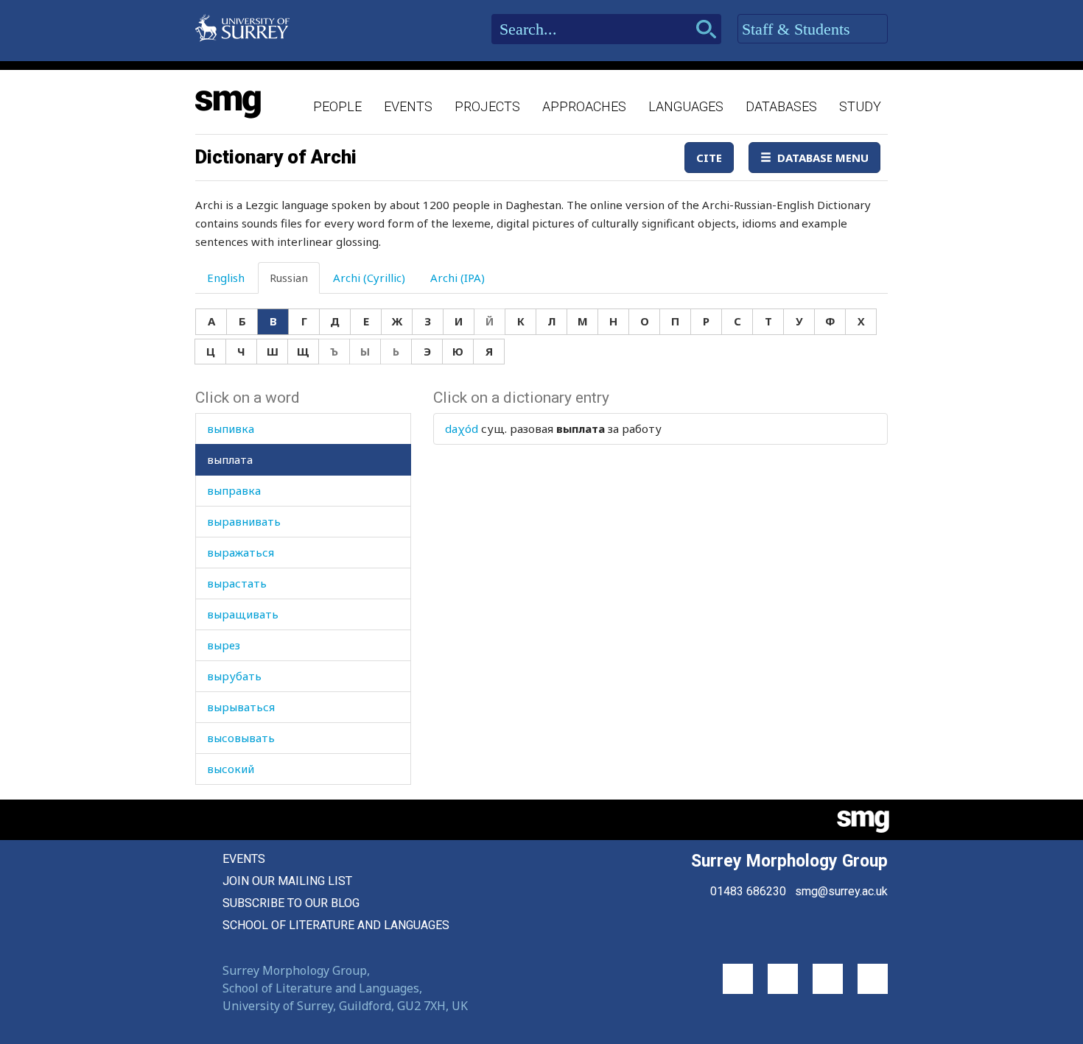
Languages (685, 106)
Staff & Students (798, 29)
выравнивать (244, 521)
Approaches (584, 106)
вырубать (234, 676)
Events (408, 106)
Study (860, 106)
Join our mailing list (287, 881)
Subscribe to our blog (291, 903)
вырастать (237, 583)
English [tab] (226, 277)
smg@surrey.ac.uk (841, 891)
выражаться (240, 552)
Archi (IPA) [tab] (457, 277)
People (337, 106)
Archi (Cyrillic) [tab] (369, 277)
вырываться (241, 706)
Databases (781, 106)
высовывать (241, 737)
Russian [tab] (289, 277)
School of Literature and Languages (335, 925)
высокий (230, 768)
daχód (461, 428)
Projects (487, 106)
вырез (223, 645)
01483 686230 (748, 891)
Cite (709, 157)
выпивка (230, 428)
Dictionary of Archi (276, 157)
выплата (230, 459)
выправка (234, 490)
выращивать (242, 614)
